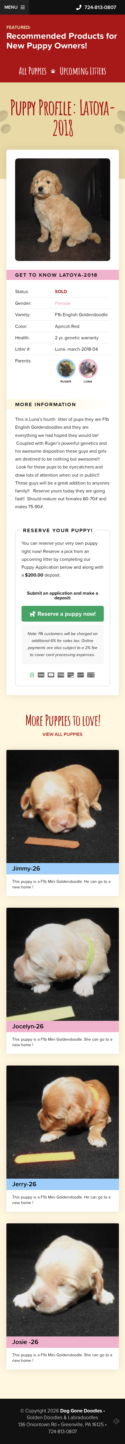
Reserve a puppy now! (66, 613)
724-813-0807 (100, 7)
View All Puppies (62, 734)
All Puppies (33, 70)
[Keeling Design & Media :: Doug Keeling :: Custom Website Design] (116, 1421)
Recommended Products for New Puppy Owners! (61, 40)
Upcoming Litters (83, 70)
